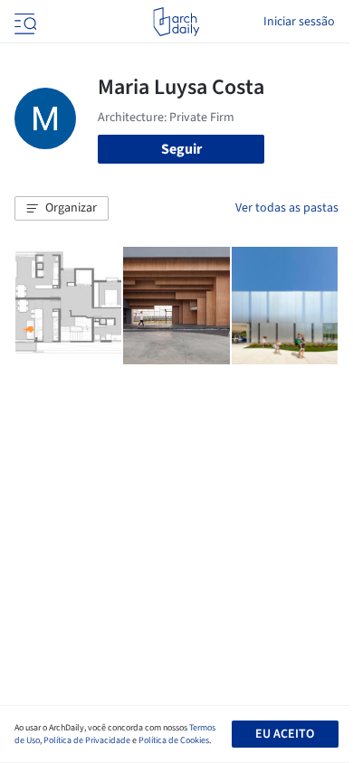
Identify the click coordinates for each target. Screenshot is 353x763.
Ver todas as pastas (287, 208)
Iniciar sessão (299, 21)
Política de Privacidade (86, 740)
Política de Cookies (173, 740)
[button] (61, 208)
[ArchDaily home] (176, 21)
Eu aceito (284, 734)
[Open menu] (23, 21)
